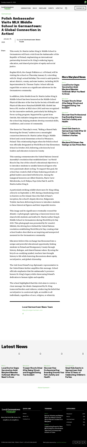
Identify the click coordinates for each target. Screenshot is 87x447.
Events (47, 424)
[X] (3, 61)
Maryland (65, 99)
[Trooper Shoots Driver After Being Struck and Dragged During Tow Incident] (33, 357)
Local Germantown (61, 442)
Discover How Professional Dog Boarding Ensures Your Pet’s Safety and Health (54, 372)
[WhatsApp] (3, 71)
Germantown (6, 14)
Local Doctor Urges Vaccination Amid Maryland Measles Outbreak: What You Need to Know (73, 89)
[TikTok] (81, 442)
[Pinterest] (3, 66)
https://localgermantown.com (32, 310)
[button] (66, 8)
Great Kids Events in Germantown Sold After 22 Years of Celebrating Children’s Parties (75, 372)
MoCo (64, 82)
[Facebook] (3, 56)
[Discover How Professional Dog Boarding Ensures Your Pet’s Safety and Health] (54, 357)
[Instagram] (77, 442)
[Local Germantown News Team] (15, 310)
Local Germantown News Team (29, 41)
